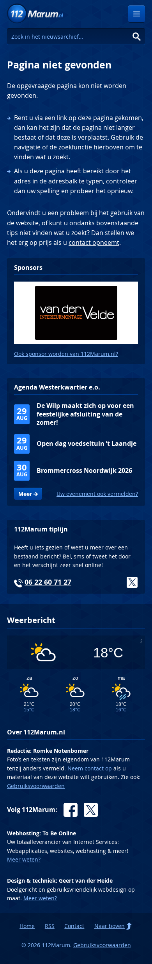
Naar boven (109, 926)
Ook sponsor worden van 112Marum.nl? (66, 353)
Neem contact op (89, 768)
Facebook (71, 810)
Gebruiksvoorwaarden (36, 786)
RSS (50, 926)
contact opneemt (94, 242)
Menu (136, 13)
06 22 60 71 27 (48, 582)
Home (27, 926)
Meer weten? (24, 859)
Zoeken (136, 36)
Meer (25, 494)
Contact (74, 926)
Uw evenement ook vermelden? (97, 493)
